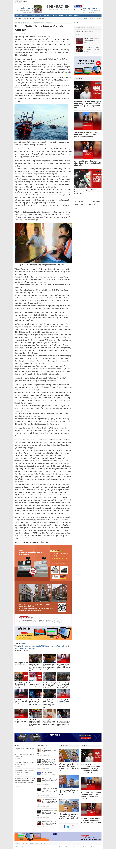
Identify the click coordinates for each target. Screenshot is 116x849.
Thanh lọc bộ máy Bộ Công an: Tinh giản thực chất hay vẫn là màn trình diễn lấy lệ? (47, 791)
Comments (90, 27)
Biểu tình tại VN (27, 8)
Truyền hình (64, 745)
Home (15, 22)
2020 (19, 22)
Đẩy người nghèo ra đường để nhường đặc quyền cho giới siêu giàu (49, 780)
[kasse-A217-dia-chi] (43, 625)
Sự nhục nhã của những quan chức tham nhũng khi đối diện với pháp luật (87, 163)
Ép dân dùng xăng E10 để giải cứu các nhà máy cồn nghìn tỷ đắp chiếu (49, 823)
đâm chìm (32, 648)
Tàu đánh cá (61, 646)
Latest (78, 27)
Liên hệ (61, 15)
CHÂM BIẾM (78, 78)
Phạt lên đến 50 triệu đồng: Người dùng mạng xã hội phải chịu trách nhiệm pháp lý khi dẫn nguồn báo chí (87, 105)
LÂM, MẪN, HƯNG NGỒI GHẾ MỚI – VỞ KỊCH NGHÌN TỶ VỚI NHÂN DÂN (69, 816)
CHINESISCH (41, 18)
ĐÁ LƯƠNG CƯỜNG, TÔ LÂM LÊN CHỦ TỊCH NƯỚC (68, 792)
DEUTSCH (25, 18)
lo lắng (24, 646)
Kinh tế (34, 15)
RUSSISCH (32, 18)
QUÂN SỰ (43, 843)
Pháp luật (46, 15)
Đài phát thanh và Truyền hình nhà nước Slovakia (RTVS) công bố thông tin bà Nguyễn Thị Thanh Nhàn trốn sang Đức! (46, 763)
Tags (94, 27)
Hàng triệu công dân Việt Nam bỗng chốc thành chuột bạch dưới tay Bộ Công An (87, 192)
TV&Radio (54, 15)
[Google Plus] (74, 827)
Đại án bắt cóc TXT (90, 8)
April (22, 22)
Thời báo (20, 846)
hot (20, 646)
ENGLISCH (18, 18)
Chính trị (26, 15)
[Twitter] (69, 827)
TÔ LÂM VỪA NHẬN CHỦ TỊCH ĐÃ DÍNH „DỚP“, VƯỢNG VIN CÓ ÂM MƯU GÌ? (69, 767)
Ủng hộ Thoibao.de (47, 772)
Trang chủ (19, 15)
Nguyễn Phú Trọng (42, 646)
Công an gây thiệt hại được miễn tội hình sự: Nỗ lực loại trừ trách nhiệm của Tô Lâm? (47, 813)
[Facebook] (65, 827)
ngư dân (31, 646)
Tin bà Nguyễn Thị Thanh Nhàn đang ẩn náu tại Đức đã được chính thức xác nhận (46, 751)
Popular (83, 27)
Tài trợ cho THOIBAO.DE (72, 15)
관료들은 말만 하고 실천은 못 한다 (24, 748)
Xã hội (39, 15)
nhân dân (53, 646)
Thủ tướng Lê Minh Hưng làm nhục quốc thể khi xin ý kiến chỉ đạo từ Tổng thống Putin (86, 134)
